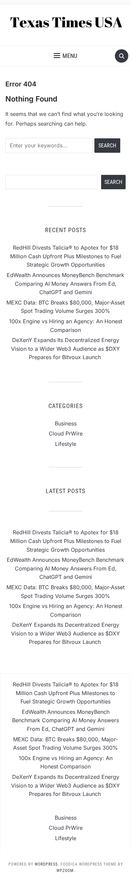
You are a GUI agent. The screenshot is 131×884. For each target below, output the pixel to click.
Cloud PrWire (66, 433)
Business (66, 423)
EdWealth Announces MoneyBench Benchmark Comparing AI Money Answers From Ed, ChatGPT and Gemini (65, 283)
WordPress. (47, 864)
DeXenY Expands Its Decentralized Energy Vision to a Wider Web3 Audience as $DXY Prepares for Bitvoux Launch (65, 348)
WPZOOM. (65, 870)
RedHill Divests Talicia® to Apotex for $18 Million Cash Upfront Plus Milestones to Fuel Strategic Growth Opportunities (65, 256)
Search (113, 182)
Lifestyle (65, 443)
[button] (65, 56)
